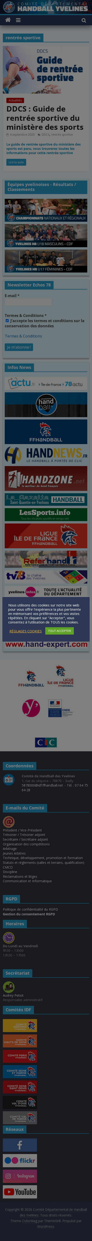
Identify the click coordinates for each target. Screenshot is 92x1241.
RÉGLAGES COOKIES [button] (25, 631)
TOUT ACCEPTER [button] (59, 631)
